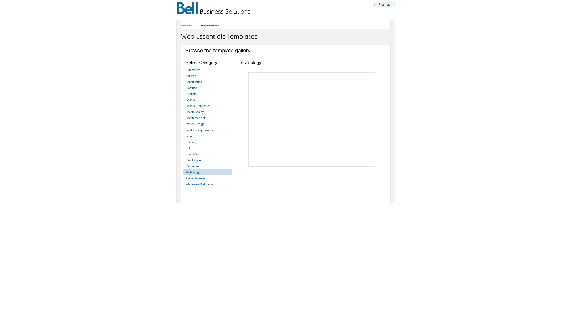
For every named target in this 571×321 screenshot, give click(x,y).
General (191, 100)
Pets (189, 148)
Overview (186, 25)
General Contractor (198, 106)
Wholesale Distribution (200, 184)
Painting (191, 142)
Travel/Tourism (195, 178)
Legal (189, 136)
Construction (194, 82)
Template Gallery (210, 25)
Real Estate (193, 160)
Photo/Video (193, 154)
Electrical (192, 88)
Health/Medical (195, 118)
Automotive (193, 70)
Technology (193, 172)
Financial (191, 94)
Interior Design (195, 124)
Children (191, 76)
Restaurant (193, 166)
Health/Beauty (195, 112)
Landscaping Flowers (199, 130)
